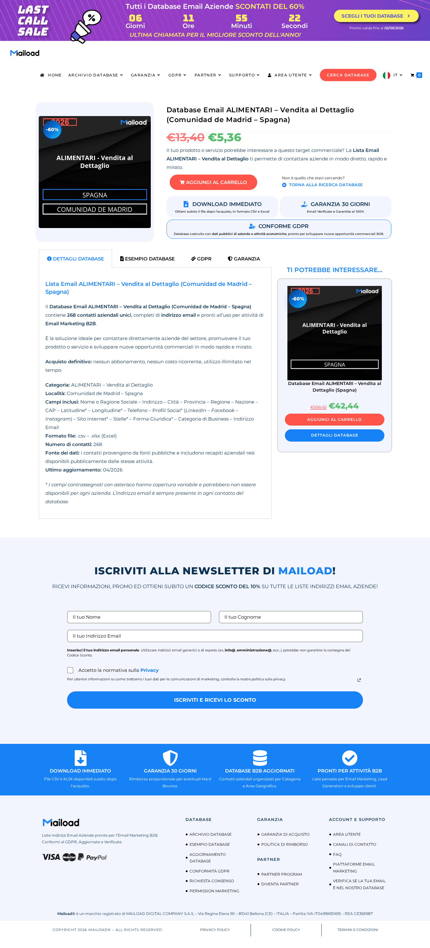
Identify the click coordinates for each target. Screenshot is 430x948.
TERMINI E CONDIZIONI (357, 930)
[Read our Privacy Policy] (359, 680)
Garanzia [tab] (246, 259)
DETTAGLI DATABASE (334, 435)
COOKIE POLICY (286, 930)
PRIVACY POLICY (215, 930)
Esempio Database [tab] (149, 259)
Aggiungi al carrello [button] (334, 419)
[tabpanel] (155, 393)
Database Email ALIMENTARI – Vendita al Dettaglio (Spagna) (334, 387)
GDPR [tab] (204, 259)
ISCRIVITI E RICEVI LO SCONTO (215, 700)
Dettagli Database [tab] (78, 259)
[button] (213, 182)
